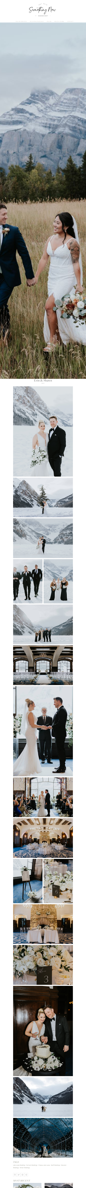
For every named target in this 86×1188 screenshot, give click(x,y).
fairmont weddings (31, 1165)
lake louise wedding (19, 1165)
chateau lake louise (44, 1165)
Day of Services (21, 21)
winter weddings (25, 1168)
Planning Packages (37, 21)
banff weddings (55, 1165)
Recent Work (59, 21)
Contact (70, 21)
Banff (43, 383)
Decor (49, 21)
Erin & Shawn (43, 380)
